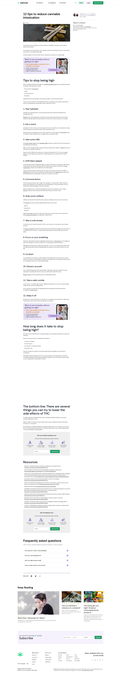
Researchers (58, 172)
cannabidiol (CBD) (43, 143)
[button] (39, 576)
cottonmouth (35, 89)
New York (68, 658)
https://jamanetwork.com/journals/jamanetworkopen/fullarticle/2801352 (52, 476)
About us (34, 655)
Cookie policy (48, 659)
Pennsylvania (69, 660)
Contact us (34, 657)
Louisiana (60, 660)
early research (29, 143)
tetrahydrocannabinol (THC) (50, 84)
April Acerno (87, 14)
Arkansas (60, 655)
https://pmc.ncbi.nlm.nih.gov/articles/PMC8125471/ (36, 480)
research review (33, 290)
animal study (26, 172)
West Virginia (77, 660)
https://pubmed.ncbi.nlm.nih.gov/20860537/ (34, 495)
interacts (27, 202)
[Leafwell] (23, 3)
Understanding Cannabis (74, 603)
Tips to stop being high (78, 25)
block (31, 213)
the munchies (63, 132)
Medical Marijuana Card (89, 603)
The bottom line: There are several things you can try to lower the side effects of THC (85, 28)
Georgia (60, 656)
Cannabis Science (65, 603)
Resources (75, 30)
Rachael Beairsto (83, 15)
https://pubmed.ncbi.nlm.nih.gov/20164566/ (46, 486)
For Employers (52, 3)
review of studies (29, 228)
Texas (76, 655)
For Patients (39, 3)
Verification (47, 662)
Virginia (76, 656)
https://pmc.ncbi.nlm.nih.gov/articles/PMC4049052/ (36, 499)
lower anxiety (58, 241)
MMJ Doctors (48, 652)
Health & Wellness (21, 616)
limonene (25, 190)
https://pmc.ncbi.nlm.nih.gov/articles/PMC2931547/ (36, 467)
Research (25, 117)
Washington (77, 658)
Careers (34, 662)
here (36, 670)
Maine (67, 655)
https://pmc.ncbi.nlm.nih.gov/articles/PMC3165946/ (36, 503)
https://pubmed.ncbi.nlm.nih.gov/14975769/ (49, 484)
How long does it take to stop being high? (82, 26)
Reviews (47, 655)
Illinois (59, 658)
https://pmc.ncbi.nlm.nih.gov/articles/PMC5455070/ (36, 507)
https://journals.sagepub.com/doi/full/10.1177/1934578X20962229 (40, 471)
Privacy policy (48, 657)
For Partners (62, 3)
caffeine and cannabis (31, 215)
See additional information (87, 670)
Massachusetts (69, 656)
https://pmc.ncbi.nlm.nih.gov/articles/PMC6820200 (36, 491)
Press (33, 664)
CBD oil (62, 147)
